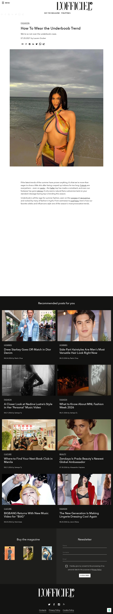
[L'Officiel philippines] (74, 6)
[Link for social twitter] (49, 605)
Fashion (25, 23)
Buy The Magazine (52, 13)
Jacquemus (85, 198)
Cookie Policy (68, 610)
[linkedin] (33, 44)
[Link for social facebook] (54, 605)
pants (42, 188)
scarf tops (75, 201)
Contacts (42, 610)
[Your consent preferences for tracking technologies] (109, 610)
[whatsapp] (40, 44)
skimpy (40, 191)
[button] (51, 553)
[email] (22, 44)
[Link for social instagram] (59, 605)
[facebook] (26, 44)
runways (74, 198)
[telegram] (43, 44)
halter (52, 188)
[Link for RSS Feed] (64, 605)
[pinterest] (29, 44)
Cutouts (83, 185)
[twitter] (36, 44)
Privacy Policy (97, 570)
